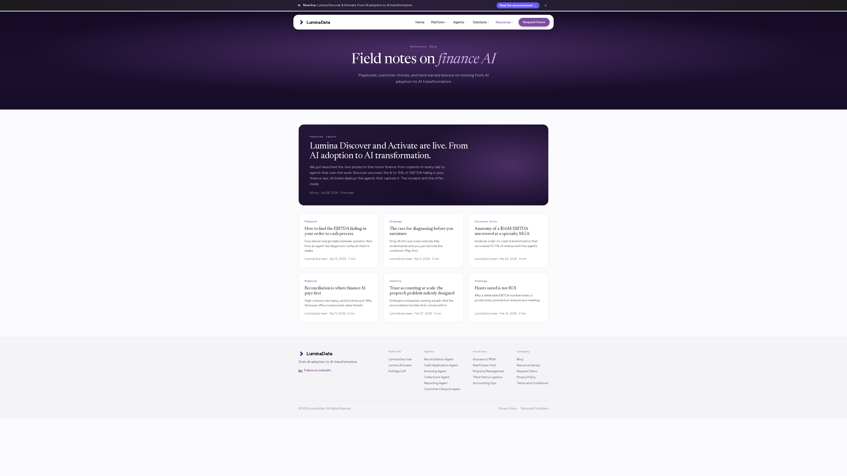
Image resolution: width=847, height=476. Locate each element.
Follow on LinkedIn (317, 370)
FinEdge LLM (397, 371)
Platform (439, 22)
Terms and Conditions (532, 383)
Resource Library (528, 365)
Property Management (488, 371)
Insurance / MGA (484, 359)
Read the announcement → (518, 5)
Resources (504, 22)
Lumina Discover (400, 359)
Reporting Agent (436, 383)
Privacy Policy (526, 377)
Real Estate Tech (484, 365)
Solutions (481, 22)
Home (419, 22)
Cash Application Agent (441, 365)
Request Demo (534, 22)
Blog (520, 359)
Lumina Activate (399, 365)
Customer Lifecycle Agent (442, 389)
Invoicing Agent (435, 371)
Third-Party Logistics (488, 377)
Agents (459, 22)
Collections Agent (437, 377)
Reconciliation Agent (438, 359)
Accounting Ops (484, 383)
